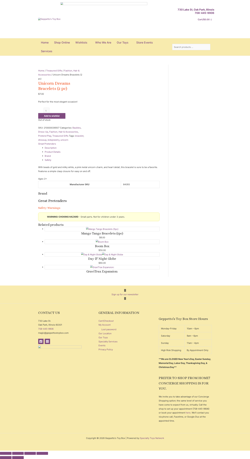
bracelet (79, 135)
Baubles (76, 127)
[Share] (30, 453)
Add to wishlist (52, 115)
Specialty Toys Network (152, 438)
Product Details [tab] (52, 151)
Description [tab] (51, 147)
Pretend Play (44, 135)
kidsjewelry (53, 139)
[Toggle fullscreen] (18, 453)
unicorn (64, 139)
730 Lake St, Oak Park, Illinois (196, 9)
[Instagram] (47, 341)
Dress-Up (43, 131)
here (188, 412)
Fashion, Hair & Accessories (63, 131)
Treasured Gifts (54, 70)
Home (41, 70)
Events (102, 345)
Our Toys (103, 337)
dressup (42, 139)
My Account (105, 324)
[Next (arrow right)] (18, 457)
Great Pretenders (47, 143)
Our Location (105, 333)
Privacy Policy (106, 349)
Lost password (108, 329)
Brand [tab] (48, 156)
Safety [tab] (48, 160)
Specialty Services (108, 341)
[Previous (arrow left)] (6, 457)
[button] (88, 42)
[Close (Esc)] (42, 453)
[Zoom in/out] (6, 453)
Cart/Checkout (106, 320)
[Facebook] (41, 341)
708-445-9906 (204, 12)
